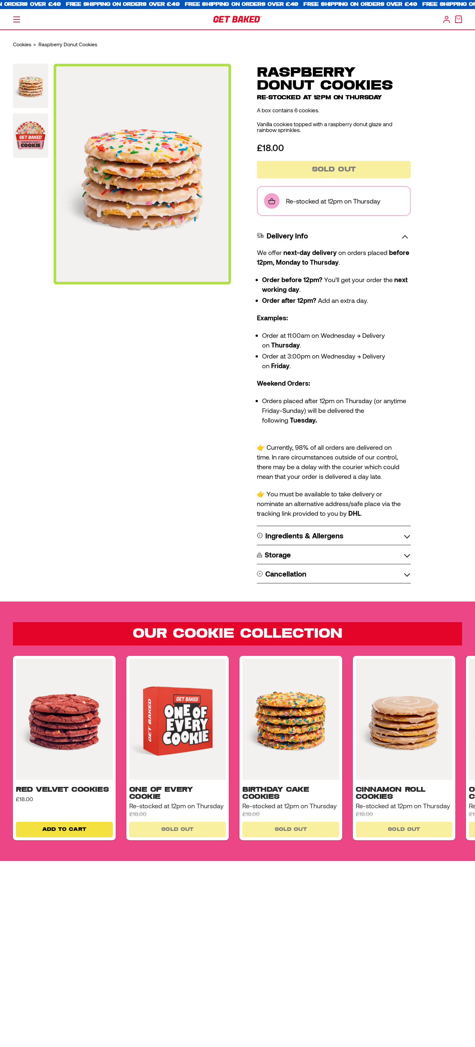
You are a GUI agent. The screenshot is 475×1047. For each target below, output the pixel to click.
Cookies (22, 44)
